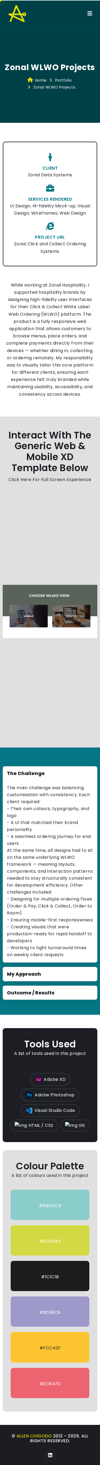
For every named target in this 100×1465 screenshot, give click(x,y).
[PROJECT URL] (50, 226)
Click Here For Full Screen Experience (50, 479)
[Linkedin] (50, 1455)
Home (41, 80)
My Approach (24, 974)
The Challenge (26, 773)
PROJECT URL (50, 237)
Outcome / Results (30, 992)
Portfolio (63, 80)
